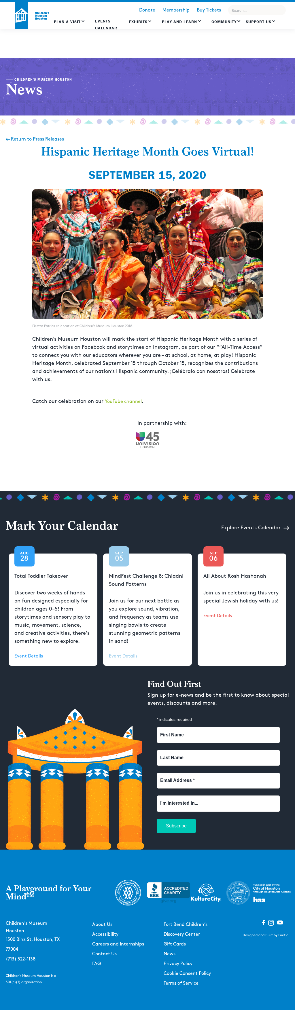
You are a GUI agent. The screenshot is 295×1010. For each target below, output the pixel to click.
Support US (258, 21)
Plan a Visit (67, 21)
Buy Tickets (209, 10)
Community (224, 21)
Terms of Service (181, 983)
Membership (176, 10)
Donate (147, 10)
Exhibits (138, 21)
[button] (69, 24)
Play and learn (179, 21)
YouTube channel (123, 401)
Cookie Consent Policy (187, 973)
